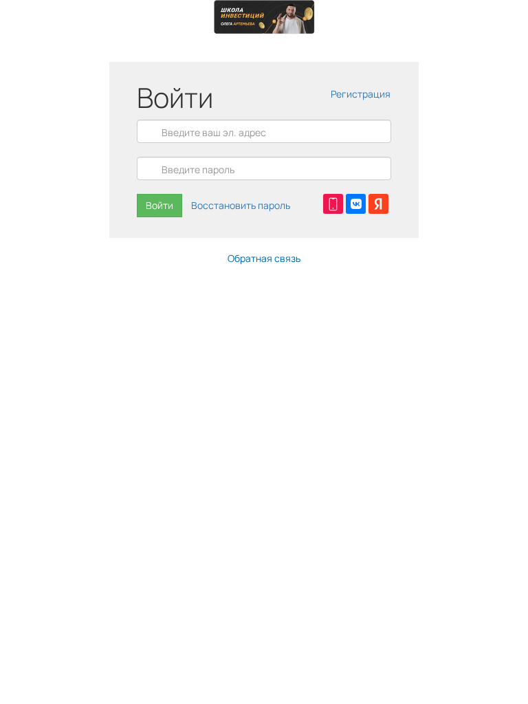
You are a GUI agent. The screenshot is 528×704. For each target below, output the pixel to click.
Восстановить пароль (240, 205)
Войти (159, 205)
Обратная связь (264, 258)
